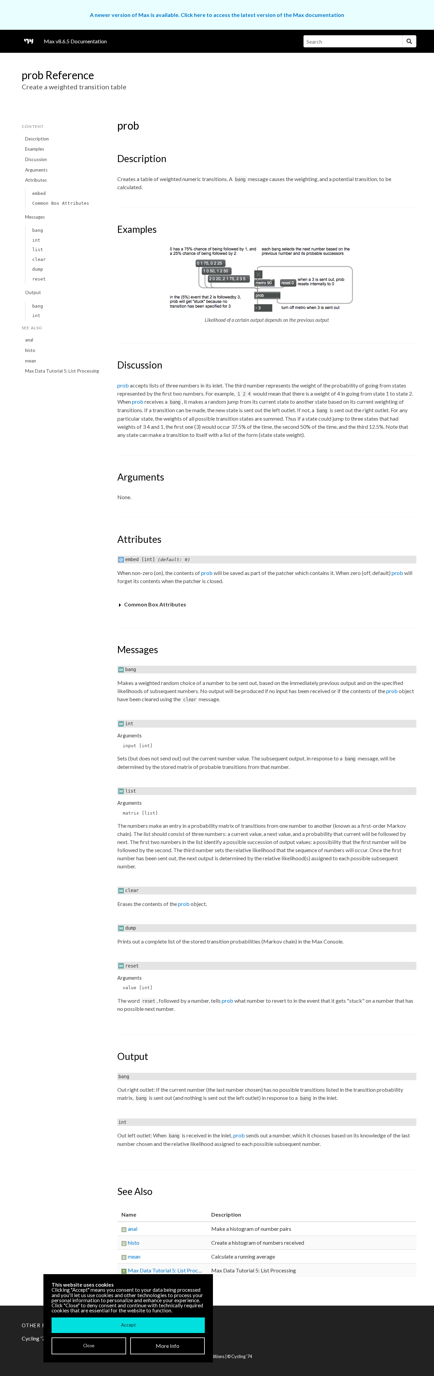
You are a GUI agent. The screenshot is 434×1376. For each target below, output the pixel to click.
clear (39, 259)
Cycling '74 (241, 1356)
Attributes (36, 180)
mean (30, 360)
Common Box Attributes (60, 203)
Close (88, 1345)
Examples (34, 149)
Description (37, 138)
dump (37, 269)
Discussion (36, 159)
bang (37, 230)
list (37, 249)
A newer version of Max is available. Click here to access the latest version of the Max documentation (217, 15)
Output (33, 292)
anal (29, 339)
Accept (128, 1325)
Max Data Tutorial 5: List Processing (62, 371)
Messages (35, 217)
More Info (167, 1345)
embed (39, 193)
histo (30, 350)
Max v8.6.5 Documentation (75, 41)
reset (39, 279)
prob (123, 385)
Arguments (36, 170)
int (36, 240)
